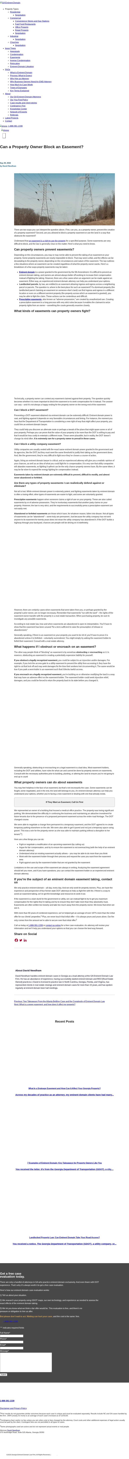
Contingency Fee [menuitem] (17, 106)
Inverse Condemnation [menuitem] (20, 60)
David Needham (13, 1430)
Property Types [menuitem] (12, 9)
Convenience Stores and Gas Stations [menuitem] (32, 21)
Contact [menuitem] (8, 121)
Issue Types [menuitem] (10, 48)
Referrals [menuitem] (14, 115)
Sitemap (54, 1455)
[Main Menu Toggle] (4, 135)
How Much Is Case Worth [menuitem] (21, 85)
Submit (3, 1375)
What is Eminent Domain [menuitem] (21, 73)
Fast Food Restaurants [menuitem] (25, 24)
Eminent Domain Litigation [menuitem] (22, 66)
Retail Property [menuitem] (21, 30)
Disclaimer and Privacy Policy (13, 1408)
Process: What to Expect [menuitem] (21, 76)
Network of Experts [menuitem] (18, 112)
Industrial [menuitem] (14, 36)
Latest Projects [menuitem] (11, 118)
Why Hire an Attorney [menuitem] (19, 79)
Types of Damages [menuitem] (18, 88)
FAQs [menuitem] (7, 69)
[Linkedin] (25, 940)
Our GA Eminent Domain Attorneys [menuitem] (25, 97)
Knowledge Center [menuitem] (18, 109)
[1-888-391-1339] (5, 130)
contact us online (53, 925)
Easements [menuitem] (15, 57)
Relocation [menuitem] (15, 63)
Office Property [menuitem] (21, 27)
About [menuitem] (7, 94)
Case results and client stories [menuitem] (23, 103)
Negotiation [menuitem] (20, 15)
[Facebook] (16, 940)
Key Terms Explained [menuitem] (19, 91)
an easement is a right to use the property (47, 241)
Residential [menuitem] (15, 12)
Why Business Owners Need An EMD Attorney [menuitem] (31, 82)
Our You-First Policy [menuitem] (19, 100)
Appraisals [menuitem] (15, 51)
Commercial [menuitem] (15, 18)
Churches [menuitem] (14, 42)
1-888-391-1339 (15, 126)
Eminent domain (27, 272)
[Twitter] (21, 940)
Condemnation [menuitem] (16, 54)
